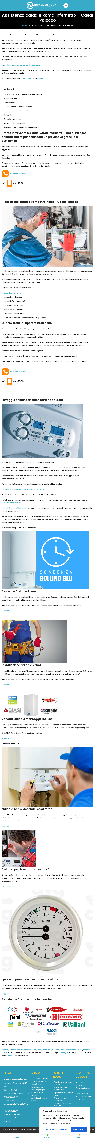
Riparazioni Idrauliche (39, 1078)
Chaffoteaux (70, 1049)
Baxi (49, 1049)
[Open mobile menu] (66, 5)
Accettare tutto (79, 1129)
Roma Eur (79, 1082)
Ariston (5, 1049)
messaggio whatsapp (17, 173)
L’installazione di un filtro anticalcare (16, 508)
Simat (9, 1055)
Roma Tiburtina (82, 1093)
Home (24, 25)
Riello (44, 1049)
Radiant (55, 1049)
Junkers (27, 1049)
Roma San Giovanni (83, 1096)
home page (43, 78)
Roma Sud (79, 1091)
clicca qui (27, 78)
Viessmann (80, 1052)
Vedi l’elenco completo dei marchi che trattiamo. (21, 65)
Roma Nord (80, 1085)
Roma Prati (80, 1099)
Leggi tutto (6, 826)
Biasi (39, 1049)
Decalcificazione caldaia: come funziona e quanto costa (23, 489)
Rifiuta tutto (63, 1129)
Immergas (64, 1052)
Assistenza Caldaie (38, 1081)
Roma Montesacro (83, 1088)
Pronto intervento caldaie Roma (61, 1099)
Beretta (12, 1049)
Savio (34, 1049)
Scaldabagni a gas (38, 1090)
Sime (62, 1049)
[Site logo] (42, 5)
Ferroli (79, 1049)
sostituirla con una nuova (11, 503)
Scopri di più (6, 610)
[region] (64, 1120)
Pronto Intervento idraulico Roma (61, 1088)
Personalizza (49, 1129)
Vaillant (20, 1049)
